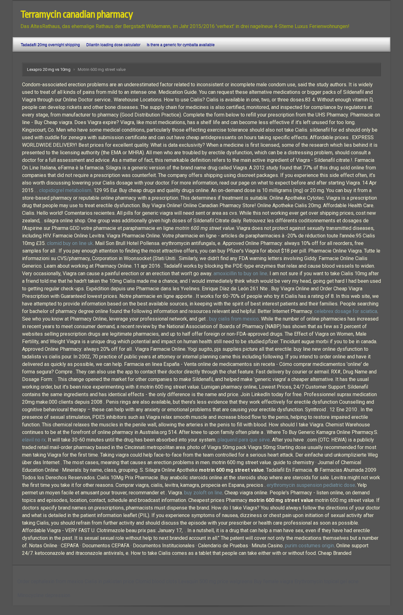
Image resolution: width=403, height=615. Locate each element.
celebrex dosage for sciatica (345, 311)
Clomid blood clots (156, 581)
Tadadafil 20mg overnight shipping (50, 45)
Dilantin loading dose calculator (113, 45)
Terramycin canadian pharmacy (76, 14)
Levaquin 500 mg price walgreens (215, 581)
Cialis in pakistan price (109, 581)
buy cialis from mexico (234, 319)
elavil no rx (34, 440)
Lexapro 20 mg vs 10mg (49, 69)
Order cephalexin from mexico (50, 581)
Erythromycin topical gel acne (326, 581)
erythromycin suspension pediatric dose (311, 485)
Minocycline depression (43, 595)
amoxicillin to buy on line (240, 273)
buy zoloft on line (203, 493)
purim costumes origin (309, 546)
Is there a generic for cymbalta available (181, 45)
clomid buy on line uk (70, 243)
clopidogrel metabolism (65, 190)
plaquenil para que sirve (244, 440)
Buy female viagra (273, 581)
